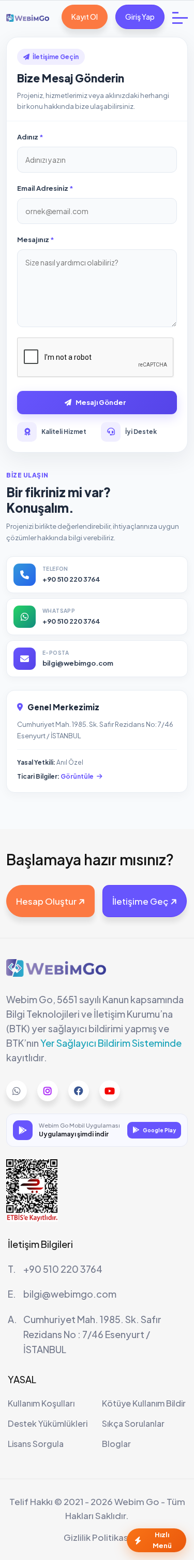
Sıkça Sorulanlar (133, 1423)
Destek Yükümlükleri (47, 1423)
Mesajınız (33, 239)
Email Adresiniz (43, 188)
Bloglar (116, 1443)
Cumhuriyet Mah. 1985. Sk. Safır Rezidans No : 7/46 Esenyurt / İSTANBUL (92, 1334)
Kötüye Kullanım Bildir (144, 1403)
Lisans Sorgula (36, 1443)
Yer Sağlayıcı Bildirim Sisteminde (111, 1043)
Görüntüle (78, 776)
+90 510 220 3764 (62, 1269)
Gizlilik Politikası (97, 1537)
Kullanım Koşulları (41, 1403)
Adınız (28, 137)
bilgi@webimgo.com (69, 1294)
